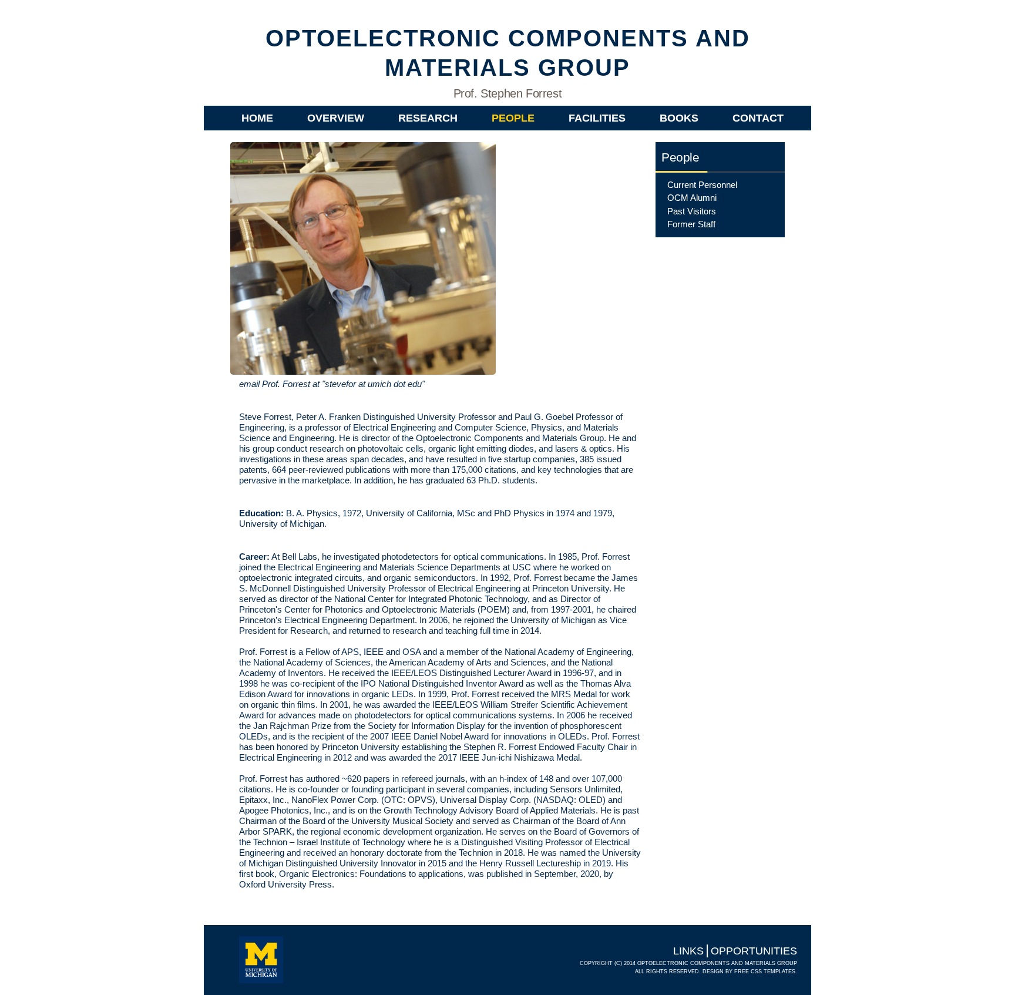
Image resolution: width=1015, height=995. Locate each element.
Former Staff (691, 224)
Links (688, 951)
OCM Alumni (692, 198)
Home (257, 118)
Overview (335, 118)
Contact (758, 118)
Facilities (597, 118)
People (513, 118)
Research (428, 118)
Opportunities (754, 951)
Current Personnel (702, 185)
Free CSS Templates (764, 971)
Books (679, 118)
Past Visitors (691, 211)
